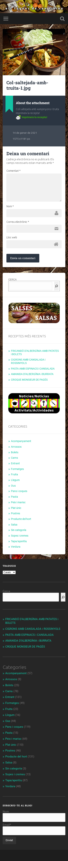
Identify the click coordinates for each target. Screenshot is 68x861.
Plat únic (16, 507)
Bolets (14, 452)
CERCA (12, 279)
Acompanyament (21, 441)
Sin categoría (18, 530)
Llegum (15, 480)
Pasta (14, 496)
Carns (14, 457)
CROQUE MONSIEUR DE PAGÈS (29, 379)
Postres (15, 513)
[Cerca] (56, 286)
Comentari (13, 170)
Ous (13, 485)
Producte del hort (21, 518)
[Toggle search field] (62, 18)
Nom (10, 206)
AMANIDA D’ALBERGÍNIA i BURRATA (32, 374)
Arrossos (16, 446)
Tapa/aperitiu (19, 541)
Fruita (14, 474)
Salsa (14, 524)
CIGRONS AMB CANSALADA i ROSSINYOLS (32, 629)
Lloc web (11, 237)
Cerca (6, 591)
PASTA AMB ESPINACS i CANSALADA (33, 368)
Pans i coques (19, 491)
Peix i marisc (18, 502)
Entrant (15, 463)
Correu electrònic (17, 222)
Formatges (17, 468)
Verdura (15, 546)
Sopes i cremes (19, 535)
